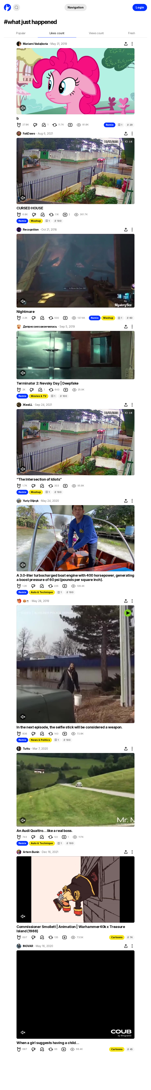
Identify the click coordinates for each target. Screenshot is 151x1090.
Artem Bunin (31, 852)
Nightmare (25, 312)
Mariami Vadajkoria (35, 43)
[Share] (125, 43)
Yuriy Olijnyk (31, 500)
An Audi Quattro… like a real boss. (44, 831)
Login (140, 7)
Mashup (36, 220)
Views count (96, 33)
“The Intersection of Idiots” (39, 479)
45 (130, 1049)
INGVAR (28, 946)
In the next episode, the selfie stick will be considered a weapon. (69, 727)
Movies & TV (38, 396)
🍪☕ (26, 601)
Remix (109, 124)
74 (130, 937)
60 (130, 318)
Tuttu (26, 748)
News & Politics (40, 739)
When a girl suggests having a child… (48, 1043)
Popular (20, 33)
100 (58, 221)
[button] (19, 125)
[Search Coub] (16, 7)
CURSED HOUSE (30, 208)
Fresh (131, 33)
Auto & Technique (42, 592)
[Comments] (43, 125)
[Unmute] (23, 108)
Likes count (57, 33)
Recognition (31, 229)
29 (130, 124)
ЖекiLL (27, 404)
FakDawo (29, 133)
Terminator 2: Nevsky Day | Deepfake (47, 383)
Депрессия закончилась (40, 326)
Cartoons (116, 937)
